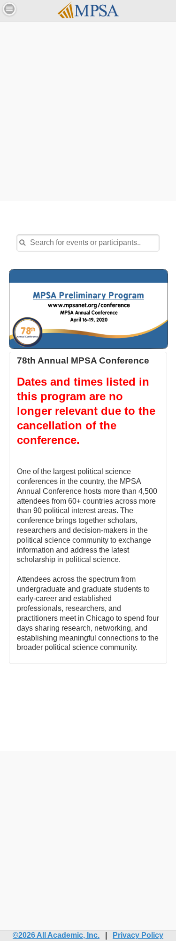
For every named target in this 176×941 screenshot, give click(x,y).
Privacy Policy (138, 935)
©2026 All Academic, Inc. (56, 935)
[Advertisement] (88, 110)
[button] (9, 9)
